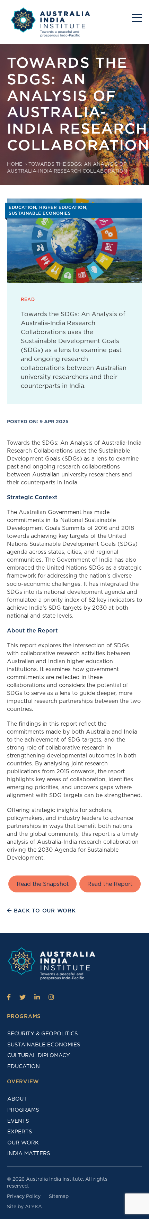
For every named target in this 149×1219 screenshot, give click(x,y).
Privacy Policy (24, 1196)
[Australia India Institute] (9, 997)
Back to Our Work (44, 911)
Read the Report (109, 884)
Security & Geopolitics (42, 1034)
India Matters (28, 1153)
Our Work (23, 1143)
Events (18, 1121)
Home (14, 164)
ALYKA (33, 1206)
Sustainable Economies (43, 1045)
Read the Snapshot (43, 884)
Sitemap (59, 1196)
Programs (23, 1110)
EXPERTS (19, 1132)
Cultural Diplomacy (38, 1055)
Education (23, 1066)
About (17, 1099)
